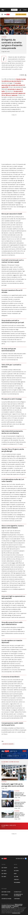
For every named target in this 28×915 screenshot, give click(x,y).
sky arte (4, 876)
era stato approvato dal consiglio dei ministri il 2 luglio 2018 (13, 85)
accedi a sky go (20, 858)
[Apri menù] (2, 14)
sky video (4, 873)
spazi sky (16, 879)
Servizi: (15, 864)
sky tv (15, 867)
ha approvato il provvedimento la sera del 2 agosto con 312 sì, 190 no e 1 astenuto (13, 93)
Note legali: (4, 888)
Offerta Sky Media (6, 898)
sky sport (4, 867)
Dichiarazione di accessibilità (18, 895)
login (24, 9)
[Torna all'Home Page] (6, 14)
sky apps (16, 870)
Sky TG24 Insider (21, 14)
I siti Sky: (3, 864)
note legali (5, 894)
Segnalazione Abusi (16, 912)
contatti (12, 907)
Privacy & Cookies (10, 905)
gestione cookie (6, 891)
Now (15, 873)
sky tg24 (4, 870)
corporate (17, 898)
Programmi (17, 882)
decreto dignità (8, 744)
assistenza (8, 907)
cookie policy (17, 891)
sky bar (16, 876)
